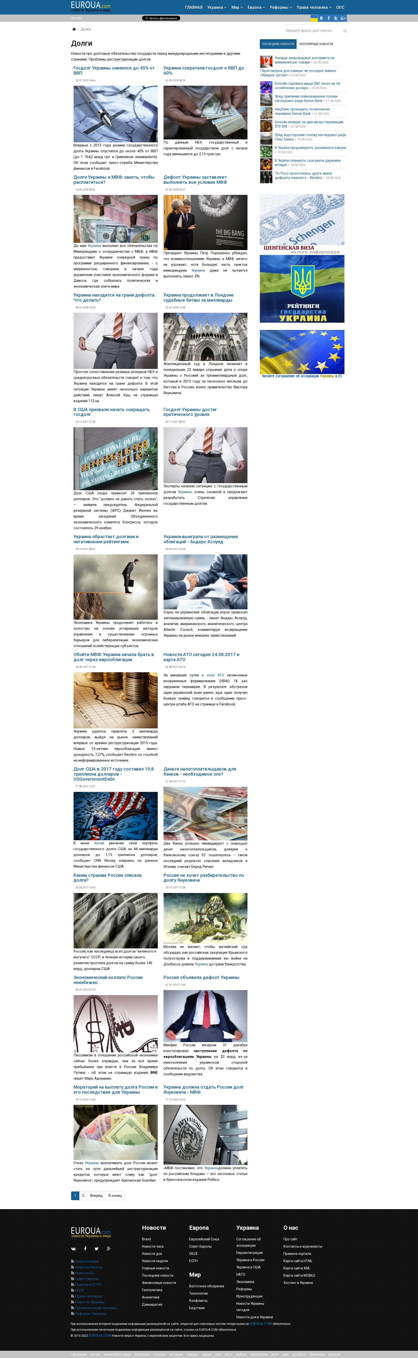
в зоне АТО (213, 675)
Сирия (207, 1354)
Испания (176, 1354)
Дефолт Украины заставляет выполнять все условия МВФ (195, 179)
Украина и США (248, 1267)
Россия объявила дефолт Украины (201, 977)
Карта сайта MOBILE (299, 1275)
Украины (185, 492)
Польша (159, 1354)
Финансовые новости (159, 1283)
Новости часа (153, 1246)
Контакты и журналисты (303, 1246)
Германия (79, 1354)
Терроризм (259, 1354)
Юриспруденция (249, 1296)
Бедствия (197, 1308)
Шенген (334, 1354)
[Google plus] (343, 18)
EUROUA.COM (260, 1324)
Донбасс (299, 1354)
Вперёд (96, 1195)
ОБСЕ (79, 1290)
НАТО (228, 1354)
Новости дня (152, 1254)
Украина (215, 7)
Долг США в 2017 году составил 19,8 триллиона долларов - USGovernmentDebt (114, 774)
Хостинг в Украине (298, 1283)
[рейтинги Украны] (303, 289)
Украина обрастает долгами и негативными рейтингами (106, 539)
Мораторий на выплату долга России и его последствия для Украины (115, 1089)
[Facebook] (328, 18)
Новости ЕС (84, 1273)
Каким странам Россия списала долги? (108, 877)
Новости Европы (88, 1267)
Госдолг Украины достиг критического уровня (190, 412)
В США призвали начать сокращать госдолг (112, 412)
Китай (99, 843)
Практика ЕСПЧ (87, 1284)
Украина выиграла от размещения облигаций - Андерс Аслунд (201, 539)
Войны (241, 1354)
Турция (192, 1354)
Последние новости (157, 1275)
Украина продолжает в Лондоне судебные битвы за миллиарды (199, 297)
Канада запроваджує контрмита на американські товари (304, 60)
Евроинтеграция (249, 1253)
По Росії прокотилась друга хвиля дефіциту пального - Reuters (303, 175)
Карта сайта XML (297, 1268)
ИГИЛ (275, 1354)
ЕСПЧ (193, 1261)
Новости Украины (89, 1302)
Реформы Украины (90, 1314)
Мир (235, 7)
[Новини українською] (314, 18)
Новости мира (86, 1261)
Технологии (198, 1293)
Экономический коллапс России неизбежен (108, 980)
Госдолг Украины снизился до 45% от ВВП (114, 70)
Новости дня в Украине (254, 1317)
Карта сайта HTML (298, 1261)
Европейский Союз (204, 1239)
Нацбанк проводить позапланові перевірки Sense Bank (302, 111)
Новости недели (155, 1261)
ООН (218, 1354)
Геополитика (152, 1290)
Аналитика (150, 1297)
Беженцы (317, 1354)
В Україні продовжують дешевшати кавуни (310, 147)
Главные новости (155, 1268)
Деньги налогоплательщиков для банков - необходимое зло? (200, 771)
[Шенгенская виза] (303, 224)
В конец (115, 1195)
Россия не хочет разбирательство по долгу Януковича (204, 877)
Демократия (152, 1304)
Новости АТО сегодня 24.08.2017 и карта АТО (201, 657)
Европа (254, 7)
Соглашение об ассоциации (248, 1242)
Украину (201, 964)
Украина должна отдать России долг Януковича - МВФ (204, 1089)
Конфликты (198, 1301)
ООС (340, 7)
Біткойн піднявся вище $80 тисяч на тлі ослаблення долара (307, 85)
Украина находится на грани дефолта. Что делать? (115, 297)
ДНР (286, 1354)
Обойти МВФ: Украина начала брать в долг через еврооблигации (114, 657)
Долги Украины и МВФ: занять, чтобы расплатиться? (114, 179)
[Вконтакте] (321, 18)
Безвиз (76, 18)
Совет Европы (86, 1279)
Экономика (245, 1282)
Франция (141, 1354)
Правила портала (297, 1254)
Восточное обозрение (206, 1286)
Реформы (279, 7)
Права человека (312, 7)
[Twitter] (336, 18)
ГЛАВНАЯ (193, 7)
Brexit (146, 1239)
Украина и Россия (250, 1260)
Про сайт (291, 1239)
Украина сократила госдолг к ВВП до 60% (204, 70)
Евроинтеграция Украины (95, 1308)
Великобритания (117, 1354)
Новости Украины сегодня (250, 1307)
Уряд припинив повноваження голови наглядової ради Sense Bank (306, 98)
